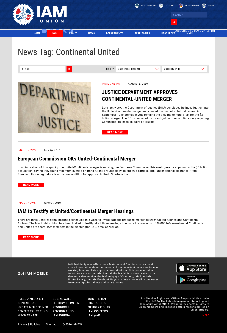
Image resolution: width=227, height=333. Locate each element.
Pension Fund (63, 311)
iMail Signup (97, 303)
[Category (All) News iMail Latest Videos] (184, 68)
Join (55, 33)
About (73, 33)
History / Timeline (67, 303)
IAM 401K (94, 315)
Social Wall (62, 299)
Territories (142, 33)
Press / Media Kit (30, 299)
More (206, 315)
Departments (114, 33)
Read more (115, 132)
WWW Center (28, 315)
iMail (105, 83)
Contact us (27, 303)
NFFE (211, 5)
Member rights (99, 307)
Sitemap (51, 324)
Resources (168, 33)
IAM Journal (62, 315)
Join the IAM (97, 299)
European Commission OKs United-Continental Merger (77, 159)
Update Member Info (33, 307)
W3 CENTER (148, 5)
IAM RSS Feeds (98, 311)
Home (37, 33)
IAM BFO (170, 5)
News (91, 33)
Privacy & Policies (29, 324)
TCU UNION (192, 5)
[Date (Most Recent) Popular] (138, 68)
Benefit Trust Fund (33, 311)
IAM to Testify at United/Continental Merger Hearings (76, 211)
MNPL (190, 33)
